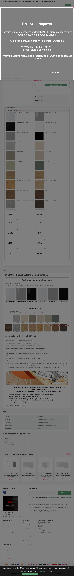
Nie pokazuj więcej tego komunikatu (12, 78)
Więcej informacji (43, 573)
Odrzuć (49, 573)
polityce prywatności (44, 571)
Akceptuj (30, 574)
